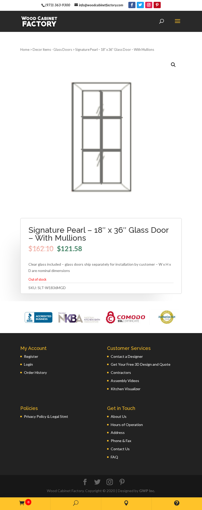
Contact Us (120, 449)
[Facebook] (131, 5)
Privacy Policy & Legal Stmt (46, 416)
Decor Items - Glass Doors (52, 49)
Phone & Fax (121, 440)
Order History (35, 372)
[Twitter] (140, 5)
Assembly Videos (125, 380)
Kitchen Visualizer (125, 389)
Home (24, 49)
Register (31, 356)
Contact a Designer (127, 356)
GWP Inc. (147, 490)
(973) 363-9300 (57, 5)
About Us (119, 416)
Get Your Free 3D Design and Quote (140, 364)
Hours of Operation (127, 424)
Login (28, 364)
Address (118, 432)
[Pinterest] (157, 5)
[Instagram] (148, 5)
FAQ (114, 457)
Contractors (121, 372)
